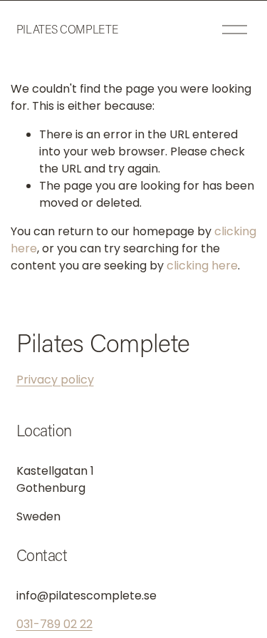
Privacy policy (55, 379)
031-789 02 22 (54, 624)
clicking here (202, 265)
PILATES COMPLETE (67, 28)
